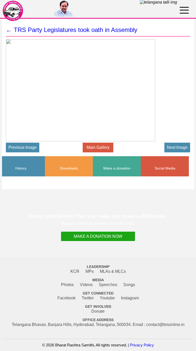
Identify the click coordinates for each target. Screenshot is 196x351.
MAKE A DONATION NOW (98, 236)
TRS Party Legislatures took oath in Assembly (71, 29)
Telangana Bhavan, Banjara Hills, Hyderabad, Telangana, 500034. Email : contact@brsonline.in (98, 324)
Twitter (88, 298)
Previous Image (22, 147)
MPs (89, 271)
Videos (86, 284)
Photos (67, 284)
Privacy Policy (142, 345)
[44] (89, 140)
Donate (98, 311)
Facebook (66, 298)
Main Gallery (98, 147)
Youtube (107, 298)
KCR (74, 271)
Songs (129, 284)
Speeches (108, 284)
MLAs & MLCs (113, 271)
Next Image (177, 147)
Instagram (130, 298)
